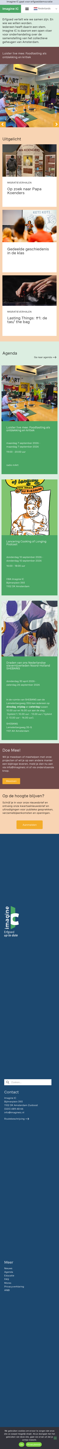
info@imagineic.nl (17, 767)
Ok (21, 1444)
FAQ (6, 1279)
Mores (7, 1283)
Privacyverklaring (14, 1286)
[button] (27, 9)
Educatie (9, 1275)
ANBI (7, 1290)
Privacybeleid (33, 1444)
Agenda (8, 1272)
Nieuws (8, 1268)
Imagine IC (10, 9)
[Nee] (55, 1438)
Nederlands (44, 8)
